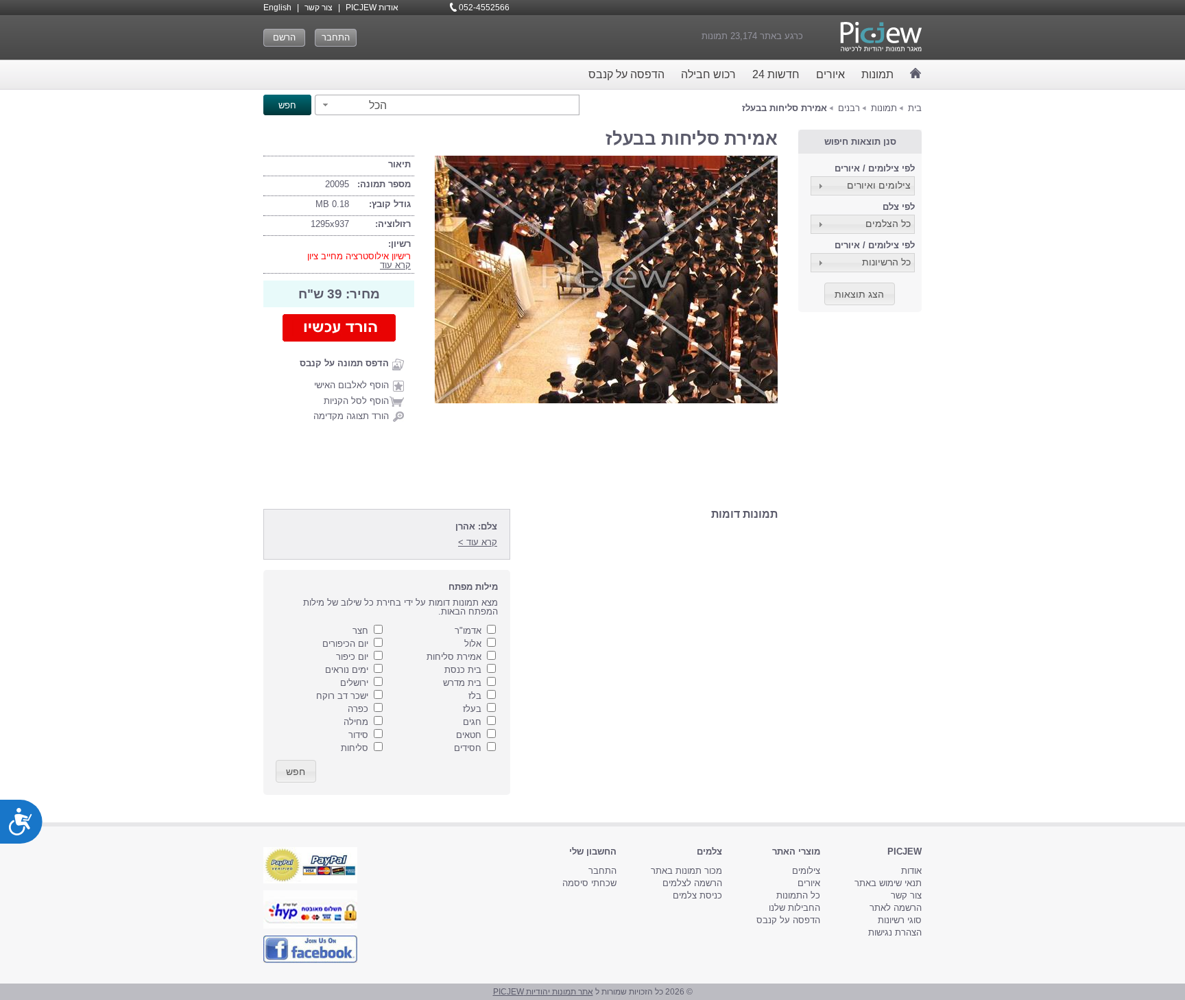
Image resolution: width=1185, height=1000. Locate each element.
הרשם (284, 37)
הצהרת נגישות (895, 932)
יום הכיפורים (345, 644)
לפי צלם (899, 206)
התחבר (336, 37)
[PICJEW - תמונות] (881, 36)
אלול (472, 644)
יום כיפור (352, 657)
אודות (911, 871)
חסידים (467, 748)
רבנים (849, 108)
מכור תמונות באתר (686, 871)
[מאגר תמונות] (916, 73)
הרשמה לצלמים (692, 883)
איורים (830, 74)
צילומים (806, 871)
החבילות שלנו (794, 908)
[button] (353, 105)
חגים (472, 722)
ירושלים (354, 683)
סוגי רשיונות (900, 920)
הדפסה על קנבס (626, 74)
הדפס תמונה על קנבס (344, 363)
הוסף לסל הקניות (356, 400)
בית (915, 108)
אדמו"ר (468, 631)
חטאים (468, 735)
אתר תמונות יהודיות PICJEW (543, 992)
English (277, 7)
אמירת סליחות (454, 657)
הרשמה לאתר (896, 908)
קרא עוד (395, 265)
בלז (474, 696)
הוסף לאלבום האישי (351, 385)
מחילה (356, 722)
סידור (358, 735)
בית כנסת (462, 670)
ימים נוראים (346, 670)
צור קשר (318, 7)
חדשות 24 (776, 74)
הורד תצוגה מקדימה (351, 416)
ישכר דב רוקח (342, 696)
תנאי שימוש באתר (888, 883)
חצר (360, 631)
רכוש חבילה (708, 74)
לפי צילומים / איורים (875, 168)
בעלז (472, 709)
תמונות (877, 74)
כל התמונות (798, 895)
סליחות (354, 748)
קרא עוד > (477, 542)
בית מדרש (462, 683)
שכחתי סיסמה (589, 883)
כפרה (358, 709)
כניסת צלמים (697, 895)
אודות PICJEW (372, 7)
